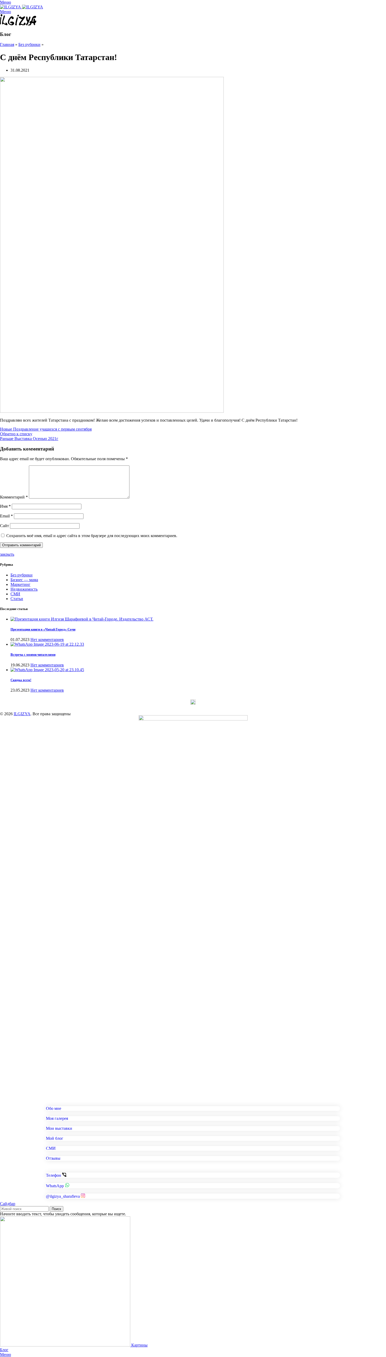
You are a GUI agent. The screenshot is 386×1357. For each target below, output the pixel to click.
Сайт (4, 525)
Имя (5, 506)
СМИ (15, 594)
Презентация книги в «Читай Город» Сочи (43, 629)
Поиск (56, 1209)
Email (6, 516)
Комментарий (14, 497)
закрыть (7, 554)
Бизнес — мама (24, 579)
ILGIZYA (22, 714)
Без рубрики (29, 44)
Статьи (17, 598)
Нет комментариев (47, 639)
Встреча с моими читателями (33, 654)
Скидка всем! (21, 680)
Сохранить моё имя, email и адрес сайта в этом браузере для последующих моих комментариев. (91, 535)
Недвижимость (24, 589)
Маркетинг (20, 584)
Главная (7, 44)
